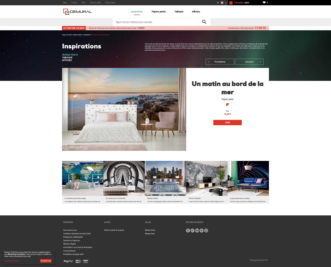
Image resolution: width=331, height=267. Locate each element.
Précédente (216, 61)
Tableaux (179, 11)
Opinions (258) (95, 3)
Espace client (110, 3)
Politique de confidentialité (73, 237)
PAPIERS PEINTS (70, 54)
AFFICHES (67, 60)
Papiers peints (159, 11)
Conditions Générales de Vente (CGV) (77, 234)
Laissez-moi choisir (11, 261)
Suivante (253, 61)
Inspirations (137, 11)
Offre (83, 3)
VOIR (227, 122)
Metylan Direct (150, 230)
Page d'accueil (67, 35)
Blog (65, 3)
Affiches (196, 11)
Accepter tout (46, 261)
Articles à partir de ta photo (114, 230)
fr (218, 3)
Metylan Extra (150, 234)
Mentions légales (69, 244)
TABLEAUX (67, 57)
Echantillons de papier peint (73, 254)
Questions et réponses (71, 240)
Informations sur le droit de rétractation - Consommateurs (78, 249)
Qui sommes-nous (70, 230)
